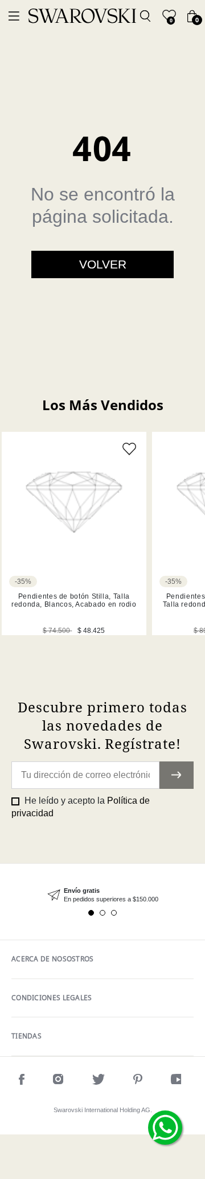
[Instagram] (58, 1081)
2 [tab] (102, 913)
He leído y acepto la (80, 807)
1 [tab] (91, 913)
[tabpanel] (102, 895)
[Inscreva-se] (176, 775)
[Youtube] (178, 1081)
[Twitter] (98, 1081)
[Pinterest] (138, 1081)
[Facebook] (22, 1081)
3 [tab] (114, 913)
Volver (102, 264)
